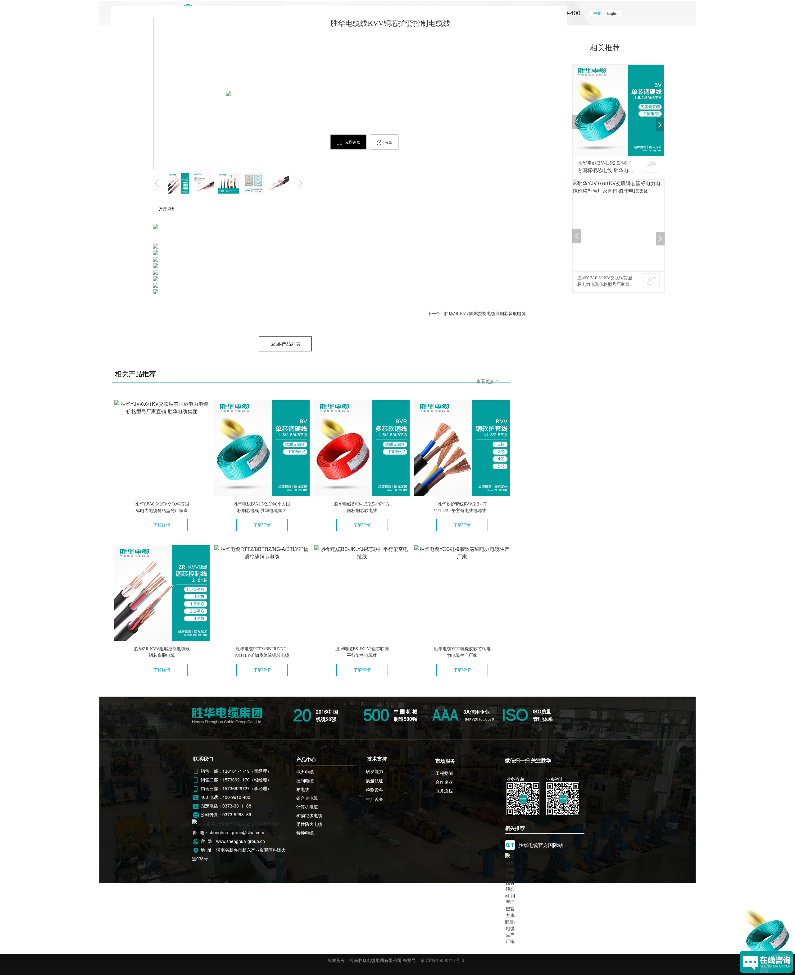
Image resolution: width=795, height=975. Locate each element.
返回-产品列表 (285, 343)
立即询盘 (352, 142)
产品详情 (166, 209)
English (612, 13)
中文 (597, 13)
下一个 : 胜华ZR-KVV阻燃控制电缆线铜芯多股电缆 (476, 313)
